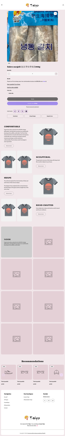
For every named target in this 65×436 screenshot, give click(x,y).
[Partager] (14, 111)
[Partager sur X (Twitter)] (22, 111)
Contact (6, 408)
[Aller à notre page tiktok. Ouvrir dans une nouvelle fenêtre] (52, 400)
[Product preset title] (8, 372)
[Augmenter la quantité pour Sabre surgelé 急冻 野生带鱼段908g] (56, 74)
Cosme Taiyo (26, 397)
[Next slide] (61, 374)
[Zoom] (55, 13)
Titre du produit (4, 381)
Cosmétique (6, 402)
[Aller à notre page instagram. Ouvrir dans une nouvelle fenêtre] (48, 400)
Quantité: (9, 70)
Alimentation (7, 405)
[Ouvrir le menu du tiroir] (1, 4)
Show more (9, 145)
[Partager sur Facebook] (18, 111)
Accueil (5, 397)
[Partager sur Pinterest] (26, 111)
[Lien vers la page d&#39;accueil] (32, 417)
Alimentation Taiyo (28, 400)
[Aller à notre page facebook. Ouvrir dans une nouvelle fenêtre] (44, 400)
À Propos (6, 400)
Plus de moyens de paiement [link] (32, 107)
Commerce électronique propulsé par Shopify (36, 433)
